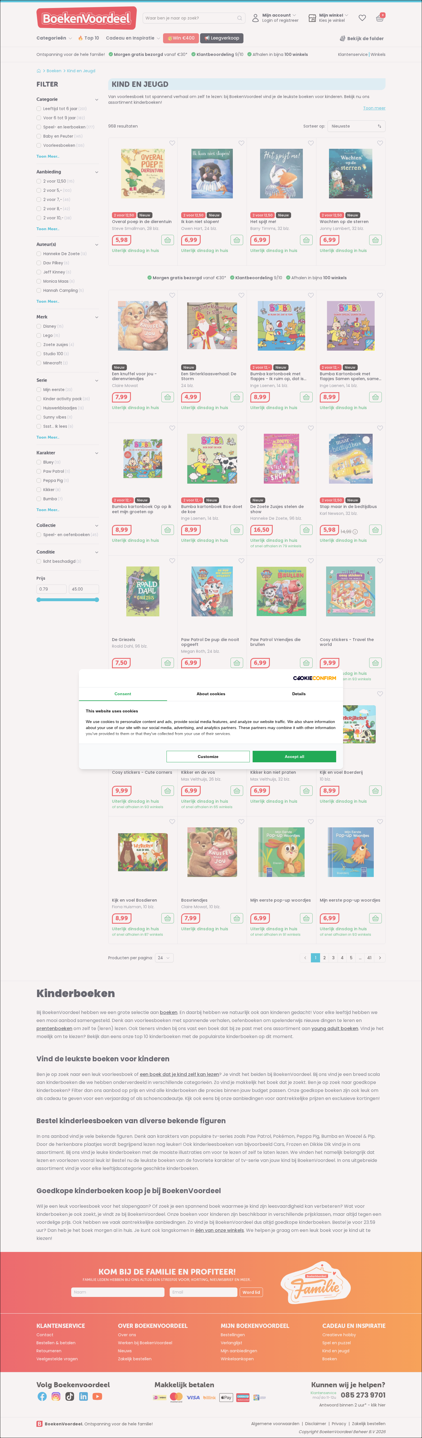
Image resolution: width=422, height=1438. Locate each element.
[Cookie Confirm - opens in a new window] (314, 678)
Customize (208, 756)
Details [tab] (299, 693)
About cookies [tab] (211, 693)
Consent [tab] (123, 693)
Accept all (294, 756)
